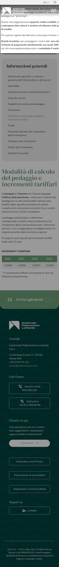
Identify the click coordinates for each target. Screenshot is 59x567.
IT (49, 2)
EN (44, 2)
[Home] (16, 10)
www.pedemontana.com (23, 48)
